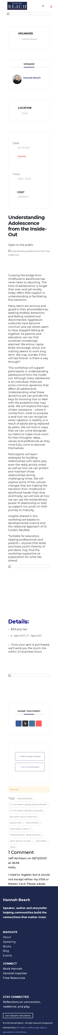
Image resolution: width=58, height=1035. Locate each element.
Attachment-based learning (26, 811)
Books (7, 946)
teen (12, 847)
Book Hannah (12, 968)
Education (16, 823)
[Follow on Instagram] (6, 984)
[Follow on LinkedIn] (13, 984)
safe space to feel (20, 841)
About (7, 937)
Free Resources (14, 978)
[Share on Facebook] (19, 723)
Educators (32, 823)
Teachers (41, 841)
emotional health (20, 829)
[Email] (39, 723)
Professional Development (25, 835)
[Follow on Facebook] (27, 984)
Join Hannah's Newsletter (18, 1015)
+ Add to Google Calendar (30, 756)
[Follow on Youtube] (20, 984)
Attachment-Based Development (28, 805)
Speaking (9, 941)
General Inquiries (15, 973)
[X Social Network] (25, 723)
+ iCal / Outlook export (29, 767)
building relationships (23, 817)
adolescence (24, 799)
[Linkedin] (32, 723)
